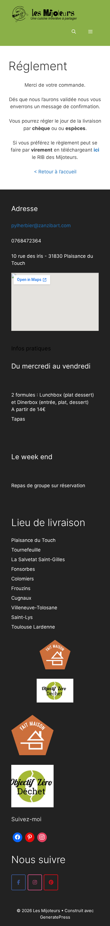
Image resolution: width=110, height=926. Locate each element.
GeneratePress (55, 917)
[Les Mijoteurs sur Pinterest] (51, 882)
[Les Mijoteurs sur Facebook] (18, 882)
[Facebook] (17, 836)
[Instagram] (42, 836)
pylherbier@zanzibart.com (41, 225)
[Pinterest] (30, 836)
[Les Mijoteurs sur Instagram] (35, 882)
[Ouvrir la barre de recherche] (73, 31)
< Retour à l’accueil (55, 171)
